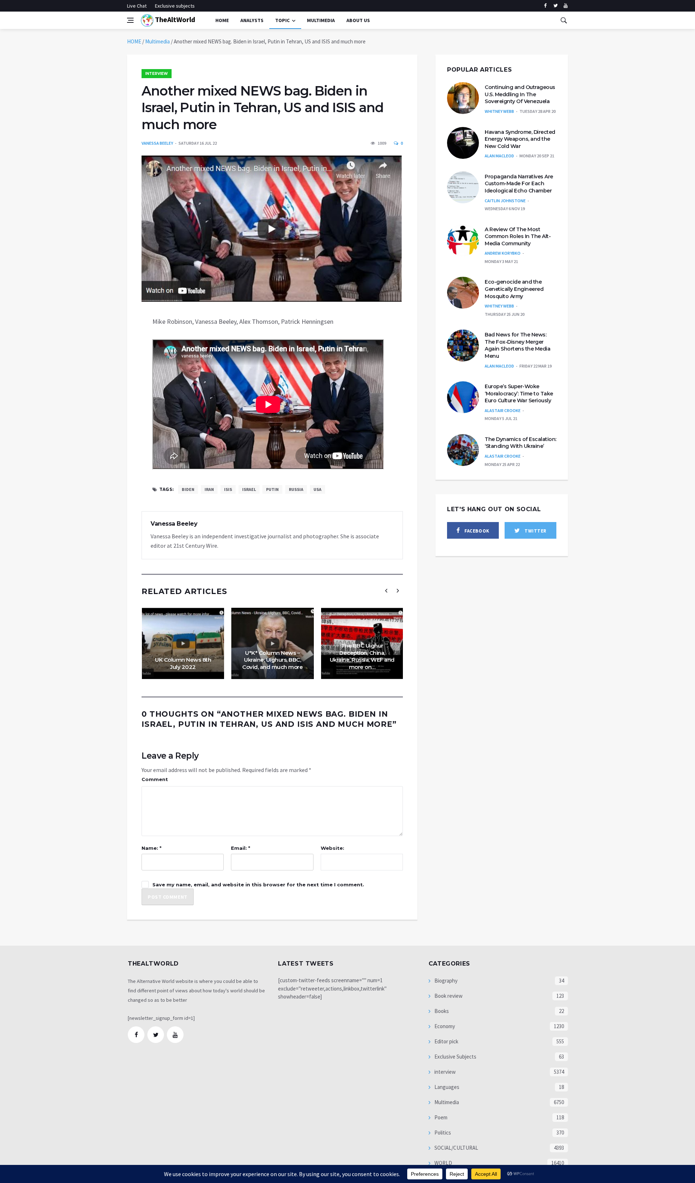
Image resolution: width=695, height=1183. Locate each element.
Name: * (151, 848)
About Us (358, 20)
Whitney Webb (499, 111)
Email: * (240, 848)
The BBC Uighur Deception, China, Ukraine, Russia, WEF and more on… (362, 656)
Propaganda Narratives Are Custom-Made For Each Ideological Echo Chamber (519, 183)
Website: (332, 848)
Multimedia (157, 41)
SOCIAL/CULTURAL (455, 1147)
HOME (134, 41)
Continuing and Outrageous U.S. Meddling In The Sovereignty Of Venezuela (520, 94)
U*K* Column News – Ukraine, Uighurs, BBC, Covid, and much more (272, 659)
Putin (272, 489)
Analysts (252, 20)
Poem (440, 1117)
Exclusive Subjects (454, 1056)
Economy (444, 1026)
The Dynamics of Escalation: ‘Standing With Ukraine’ (520, 443)
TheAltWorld (174, 19)
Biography (445, 980)
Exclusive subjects (175, 6)
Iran (209, 489)
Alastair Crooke (503, 410)
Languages (446, 1087)
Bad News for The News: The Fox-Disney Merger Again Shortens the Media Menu (517, 345)
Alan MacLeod (499, 155)
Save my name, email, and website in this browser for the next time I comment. (258, 884)
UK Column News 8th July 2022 (183, 663)
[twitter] (555, 6)
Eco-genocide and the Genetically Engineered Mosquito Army (514, 289)
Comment (155, 779)
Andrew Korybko (503, 253)
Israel (249, 489)
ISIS (228, 489)
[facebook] (545, 6)
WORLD (442, 1162)
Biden (188, 489)
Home (222, 20)
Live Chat (137, 6)
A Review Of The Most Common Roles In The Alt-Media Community (518, 236)
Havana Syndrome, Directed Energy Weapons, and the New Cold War (520, 139)
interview (156, 73)
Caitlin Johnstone (505, 200)
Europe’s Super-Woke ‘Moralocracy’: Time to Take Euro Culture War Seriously (519, 393)
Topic (282, 20)
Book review (448, 995)
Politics (442, 1132)
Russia (296, 489)
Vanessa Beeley (157, 143)
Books (441, 1011)
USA (317, 489)
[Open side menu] (130, 20)
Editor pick (445, 1041)
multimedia (321, 20)
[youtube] (565, 6)
